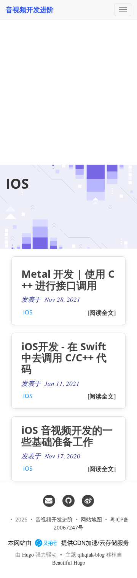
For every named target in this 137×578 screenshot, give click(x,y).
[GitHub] (68, 500)
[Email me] (49, 500)
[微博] (88, 500)
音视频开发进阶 (30, 9)
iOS (27, 312)
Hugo (28, 554)
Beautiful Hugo (68, 562)
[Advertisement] (68, 72)
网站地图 (91, 519)
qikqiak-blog (91, 554)
